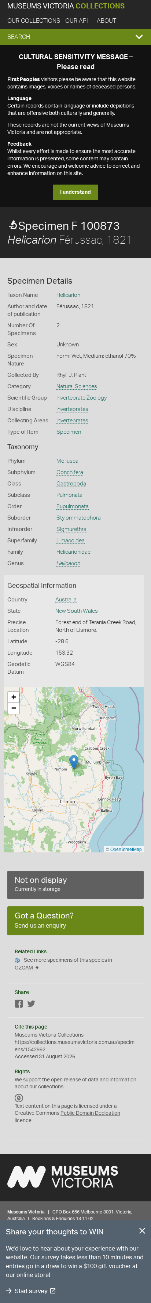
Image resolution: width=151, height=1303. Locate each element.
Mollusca (67, 461)
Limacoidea (70, 540)
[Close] (142, 1232)
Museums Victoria (66, 6)
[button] (75, 37)
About (106, 21)
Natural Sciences (76, 386)
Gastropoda (71, 484)
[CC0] (19, 1098)
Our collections (33, 21)
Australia (66, 600)
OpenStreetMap (126, 849)
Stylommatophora (78, 518)
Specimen (68, 432)
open (57, 1079)
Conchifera (69, 472)
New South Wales (76, 611)
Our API (76, 21)
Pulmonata (69, 495)
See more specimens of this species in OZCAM (63, 964)
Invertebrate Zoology (81, 398)
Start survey (31, 1291)
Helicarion (68, 295)
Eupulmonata (72, 506)
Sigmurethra (71, 529)
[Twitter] (31, 1005)
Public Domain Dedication (90, 1113)
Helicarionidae (73, 552)
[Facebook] (19, 1005)
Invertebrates (72, 409)
